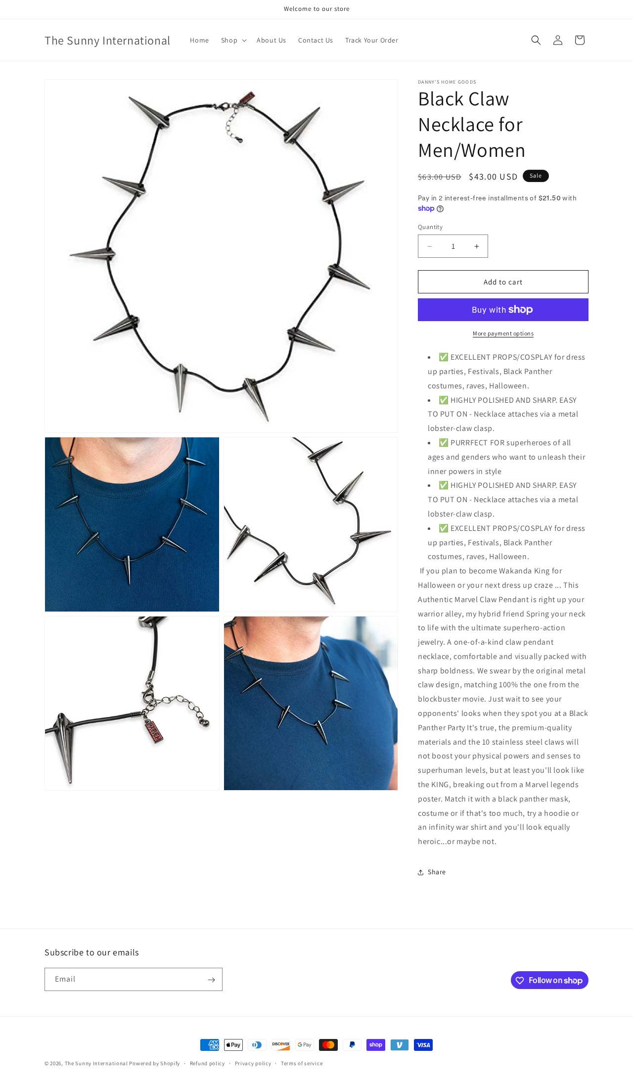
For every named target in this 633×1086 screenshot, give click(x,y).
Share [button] (437, 871)
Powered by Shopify (154, 1063)
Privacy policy (253, 1062)
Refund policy (207, 1062)
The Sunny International (96, 1063)
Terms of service (301, 1062)
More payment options (503, 333)
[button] (233, 40)
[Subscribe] (211, 980)
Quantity (430, 227)
